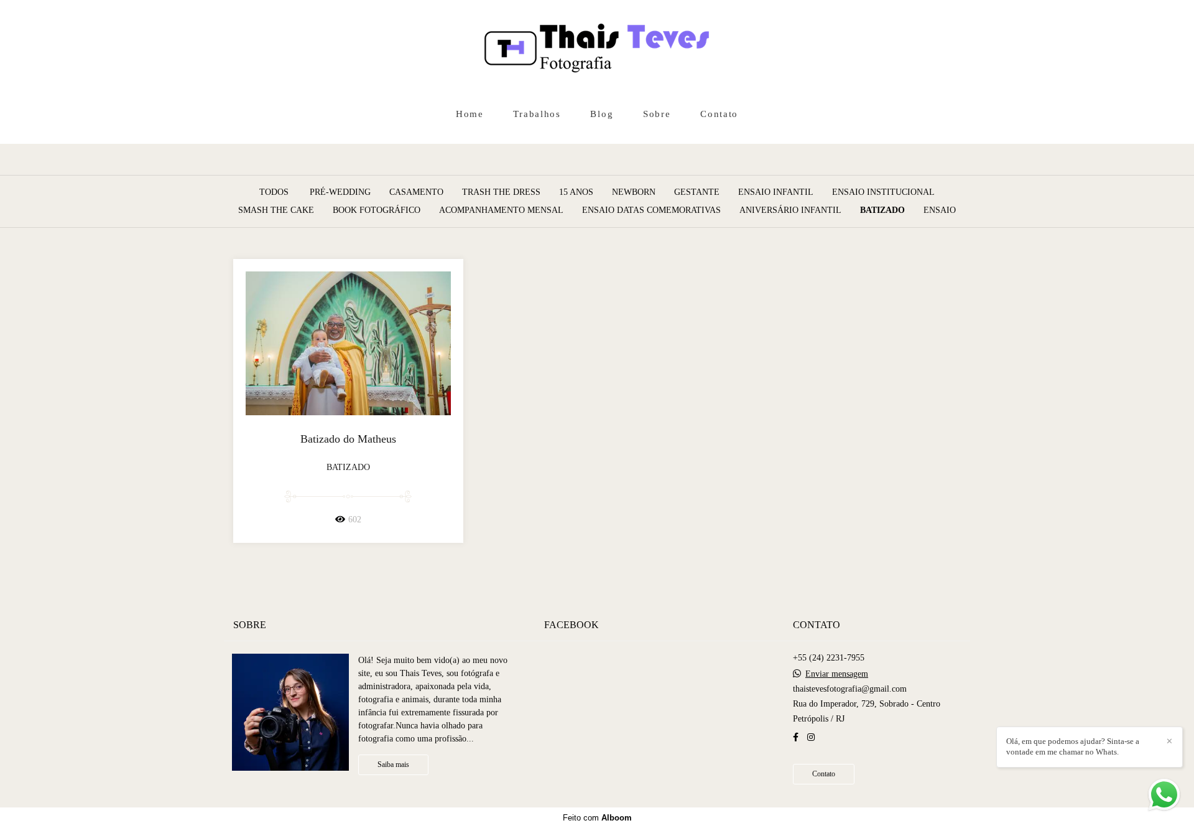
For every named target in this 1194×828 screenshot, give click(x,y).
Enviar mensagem (836, 674)
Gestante (697, 192)
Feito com (597, 817)
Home (470, 114)
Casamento (416, 192)
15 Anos (576, 192)
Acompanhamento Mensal (501, 210)
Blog (601, 114)
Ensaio (939, 210)
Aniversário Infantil (790, 210)
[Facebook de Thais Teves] (795, 737)
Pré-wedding (340, 192)
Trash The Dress (501, 192)
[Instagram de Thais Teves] (811, 737)
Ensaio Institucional (883, 192)
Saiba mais (393, 765)
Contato (719, 114)
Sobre (657, 114)
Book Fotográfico (376, 210)
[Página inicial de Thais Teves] (597, 50)
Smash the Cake (276, 210)
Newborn (633, 192)
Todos (274, 192)
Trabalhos (536, 114)
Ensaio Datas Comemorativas (651, 210)
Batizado (882, 210)
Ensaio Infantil (775, 192)
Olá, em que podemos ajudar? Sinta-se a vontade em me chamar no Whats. (1072, 746)
